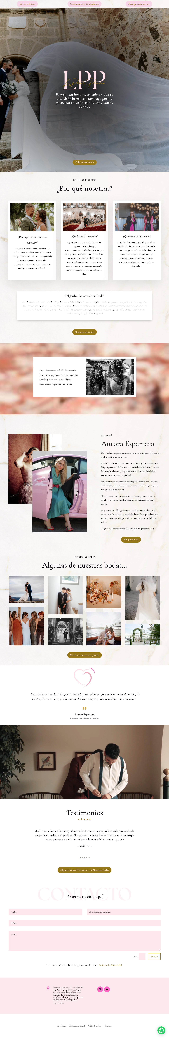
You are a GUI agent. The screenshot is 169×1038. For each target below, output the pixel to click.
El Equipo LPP (131, 539)
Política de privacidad (77, 1026)
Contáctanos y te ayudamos (84, 4)
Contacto (108, 1026)
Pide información (84, 162)
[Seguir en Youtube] (107, 989)
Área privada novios (138, 4)
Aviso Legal (61, 1026)
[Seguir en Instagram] (100, 989)
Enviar (154, 956)
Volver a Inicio (27, 4)
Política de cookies (95, 1026)
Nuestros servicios (84, 332)
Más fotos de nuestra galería (84, 655)
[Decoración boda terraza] (142, 645)
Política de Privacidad (110, 965)
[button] (161, 1030)
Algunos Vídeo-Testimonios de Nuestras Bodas (84, 870)
